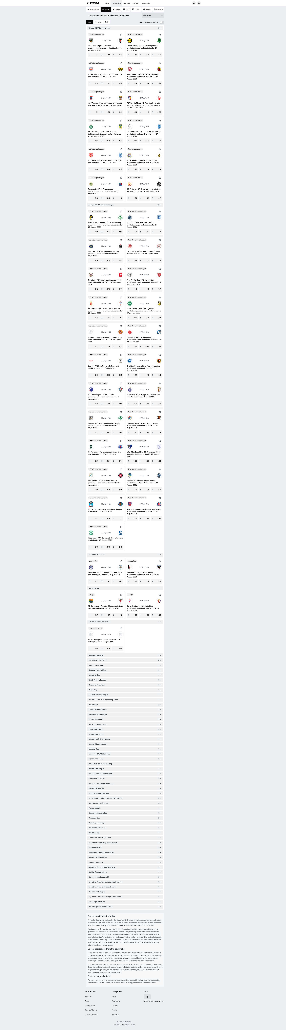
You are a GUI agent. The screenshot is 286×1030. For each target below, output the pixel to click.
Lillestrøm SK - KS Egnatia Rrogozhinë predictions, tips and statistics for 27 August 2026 (142, 48)
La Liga (91, 594)
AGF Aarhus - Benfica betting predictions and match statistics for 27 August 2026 (105, 104)
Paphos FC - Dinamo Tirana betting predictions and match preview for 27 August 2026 (142, 483)
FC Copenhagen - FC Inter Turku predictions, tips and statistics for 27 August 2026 (103, 397)
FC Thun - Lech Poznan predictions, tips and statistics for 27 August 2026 (104, 161)
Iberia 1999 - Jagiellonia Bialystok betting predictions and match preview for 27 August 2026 (144, 76)
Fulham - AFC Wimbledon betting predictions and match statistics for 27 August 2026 (143, 574)
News (107, 3)
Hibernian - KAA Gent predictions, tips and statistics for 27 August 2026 (105, 539)
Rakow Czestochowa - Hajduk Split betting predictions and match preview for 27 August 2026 (144, 511)
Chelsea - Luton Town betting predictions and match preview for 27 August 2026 (105, 573)
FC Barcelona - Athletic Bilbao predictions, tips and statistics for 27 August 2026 (105, 607)
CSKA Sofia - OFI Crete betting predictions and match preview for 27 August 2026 (144, 190)
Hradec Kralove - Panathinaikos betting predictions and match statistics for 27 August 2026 (104, 425)
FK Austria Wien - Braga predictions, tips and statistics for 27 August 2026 (143, 396)
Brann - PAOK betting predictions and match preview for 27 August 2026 (103, 367)
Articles (136, 3)
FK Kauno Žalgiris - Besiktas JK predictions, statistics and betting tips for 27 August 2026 (105, 48)
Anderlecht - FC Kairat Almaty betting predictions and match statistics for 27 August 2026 (143, 162)
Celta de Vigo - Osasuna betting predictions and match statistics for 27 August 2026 (143, 608)
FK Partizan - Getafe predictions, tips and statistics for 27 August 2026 (105, 510)
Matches (127, 3)
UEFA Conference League (98, 211)
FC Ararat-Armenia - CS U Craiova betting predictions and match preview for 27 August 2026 (144, 134)
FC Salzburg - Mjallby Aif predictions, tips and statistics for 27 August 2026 (105, 75)
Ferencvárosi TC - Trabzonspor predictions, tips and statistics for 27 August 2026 (103, 191)
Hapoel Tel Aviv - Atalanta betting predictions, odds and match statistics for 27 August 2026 (144, 339)
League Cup (93, 561)
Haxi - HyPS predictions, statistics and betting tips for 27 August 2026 (104, 641)
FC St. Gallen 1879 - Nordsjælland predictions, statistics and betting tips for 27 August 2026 (144, 311)
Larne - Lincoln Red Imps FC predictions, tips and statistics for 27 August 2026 (143, 252)
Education (146, 3)
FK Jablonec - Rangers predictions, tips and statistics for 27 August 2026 (104, 453)
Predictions (116, 3)
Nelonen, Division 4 (95, 628)
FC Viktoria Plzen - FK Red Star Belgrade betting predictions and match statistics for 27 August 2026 (143, 105)
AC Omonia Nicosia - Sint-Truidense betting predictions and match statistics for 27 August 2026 (104, 134)
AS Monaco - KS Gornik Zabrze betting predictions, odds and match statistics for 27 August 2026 (105, 311)
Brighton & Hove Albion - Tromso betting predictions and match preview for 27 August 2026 (143, 368)
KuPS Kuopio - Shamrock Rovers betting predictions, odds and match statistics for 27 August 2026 (105, 225)
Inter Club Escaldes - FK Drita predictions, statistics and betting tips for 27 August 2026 (144, 454)
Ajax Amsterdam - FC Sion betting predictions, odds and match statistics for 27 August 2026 (144, 282)
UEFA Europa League (96, 34)
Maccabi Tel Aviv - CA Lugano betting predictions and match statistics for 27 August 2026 (104, 253)
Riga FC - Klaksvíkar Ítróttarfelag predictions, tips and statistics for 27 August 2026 (142, 225)
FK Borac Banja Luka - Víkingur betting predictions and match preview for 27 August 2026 (143, 425)
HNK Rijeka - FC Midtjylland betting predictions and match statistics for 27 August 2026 (104, 483)
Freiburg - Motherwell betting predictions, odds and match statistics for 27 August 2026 (105, 339)
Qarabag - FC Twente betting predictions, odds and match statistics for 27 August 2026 (105, 282)
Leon (146, 991)
